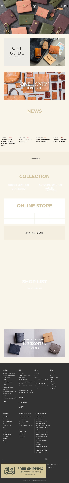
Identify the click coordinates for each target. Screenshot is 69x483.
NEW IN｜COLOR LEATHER (34, 2)
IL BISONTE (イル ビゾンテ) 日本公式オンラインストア (34, 6)
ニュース (5, 447)
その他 (36, 434)
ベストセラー (37, 421)
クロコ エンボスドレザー (8, 433)
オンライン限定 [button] (23, 448)
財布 (5, 426)
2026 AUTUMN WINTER (25, 421)
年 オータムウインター (9, 419)
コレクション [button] (6, 416)
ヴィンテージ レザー (7, 439)
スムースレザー (6, 435)
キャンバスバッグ (8, 428)
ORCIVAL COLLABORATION (26, 438)
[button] (31, 31)
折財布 (51, 428)
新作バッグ (37, 423)
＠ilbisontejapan (34, 251)
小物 (5, 430)
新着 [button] (20, 416)
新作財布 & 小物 (54, 423)
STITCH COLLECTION (24, 434)
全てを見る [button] (21, 453)
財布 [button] (51, 416)
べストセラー (53, 421)
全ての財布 (52, 434)
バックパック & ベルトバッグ (41, 432)
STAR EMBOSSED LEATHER (26, 432)
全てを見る (21, 419)
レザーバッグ (7, 423)
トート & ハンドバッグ (39, 429)
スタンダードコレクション (9, 421)
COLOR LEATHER (23, 425)
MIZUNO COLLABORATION (25, 436)
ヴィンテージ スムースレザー (9, 437)
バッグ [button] (36, 416)
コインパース (53, 432)
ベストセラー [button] (22, 443)
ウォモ (4, 442)
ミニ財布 (52, 430)
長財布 (51, 425)
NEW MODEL (22, 423)
